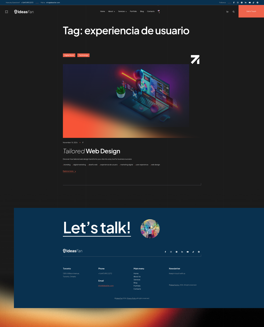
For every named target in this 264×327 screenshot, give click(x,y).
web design (155, 165)
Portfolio (133, 11)
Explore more (68, 171)
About (110, 11)
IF (83, 142)
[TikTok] (253, 2)
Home (102, 11)
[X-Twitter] (241, 2)
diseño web (93, 165)
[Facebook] (234, 2)
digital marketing (79, 165)
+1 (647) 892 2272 (27, 2)
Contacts (150, 11)
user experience (142, 165)
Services (121, 11)
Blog (142, 11)
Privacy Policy (131, 298)
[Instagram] (238, 2)
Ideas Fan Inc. (175, 285)
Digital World (69, 55)
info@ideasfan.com (53, 2)
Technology (83, 55)
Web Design (91, 151)
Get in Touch (251, 11)
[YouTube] (249, 2)
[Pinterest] (257, 2)
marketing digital (126, 165)
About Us (137, 276)
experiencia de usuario (109, 165)
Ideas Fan (119, 298)
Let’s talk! (97, 227)
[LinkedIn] (245, 2)
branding (67, 165)
